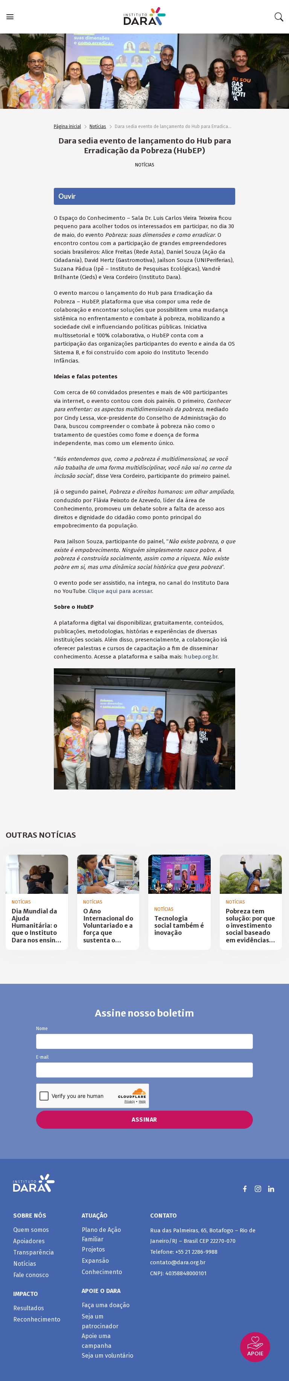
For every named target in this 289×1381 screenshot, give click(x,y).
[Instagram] (258, 1189)
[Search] (278, 17)
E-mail (42, 1057)
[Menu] (10, 17)
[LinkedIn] (271, 1189)
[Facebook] (245, 1189)
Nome (42, 1028)
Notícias (98, 126)
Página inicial (67, 126)
